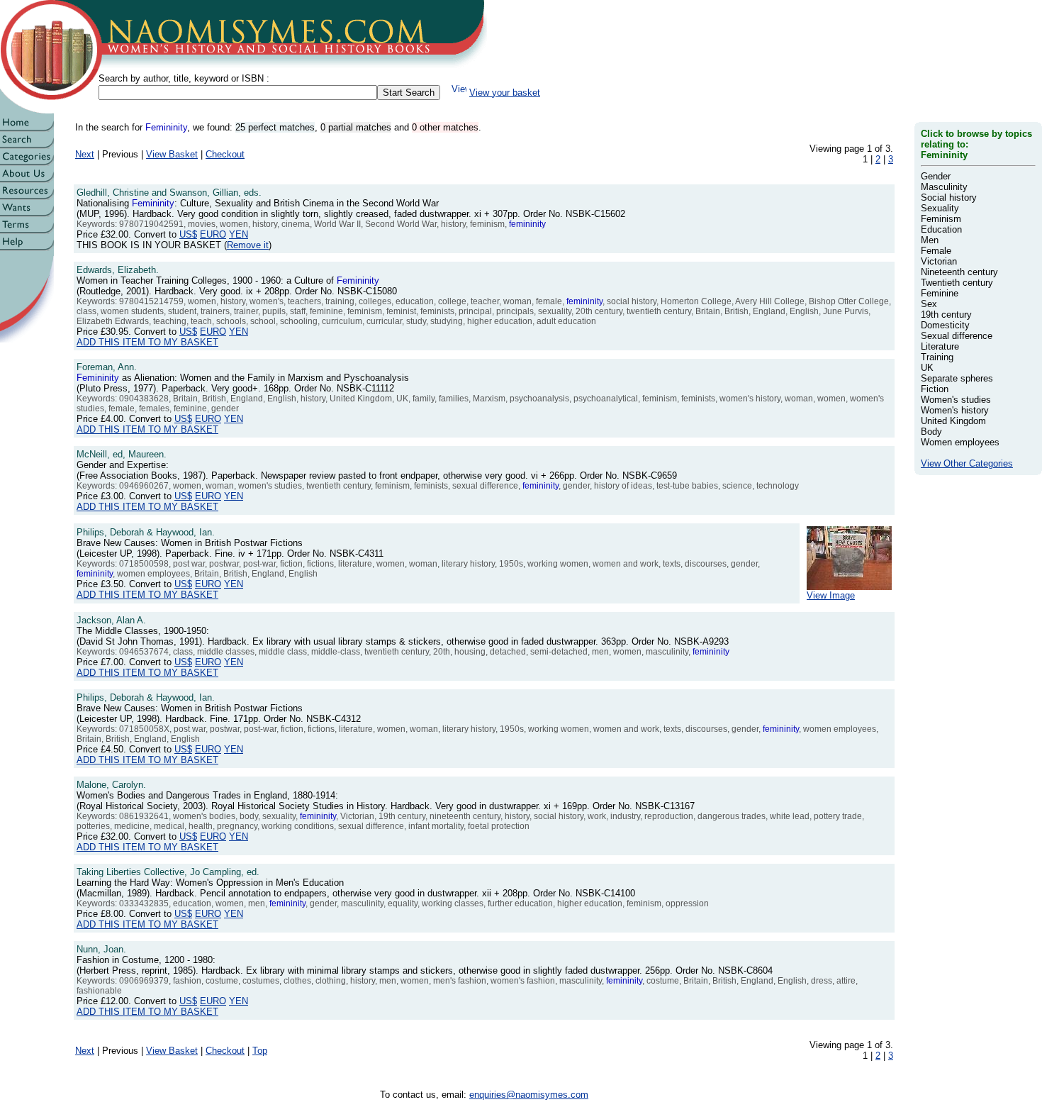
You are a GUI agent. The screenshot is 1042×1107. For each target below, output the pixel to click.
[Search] (27, 145)
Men (930, 240)
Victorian (939, 261)
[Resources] (27, 196)
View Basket (172, 154)
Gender (936, 176)
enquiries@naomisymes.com (528, 1094)
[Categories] (27, 162)
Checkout (225, 154)
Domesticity (945, 325)
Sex (929, 304)
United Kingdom (953, 421)
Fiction (934, 389)
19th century (946, 314)
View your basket (504, 92)
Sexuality (940, 208)
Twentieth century (957, 282)
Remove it (248, 245)
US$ (188, 234)
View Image (831, 595)
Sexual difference (956, 335)
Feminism (941, 218)
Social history (949, 197)
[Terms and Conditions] (27, 230)
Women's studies (956, 399)
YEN (238, 234)
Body (931, 431)
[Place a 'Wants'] (27, 213)
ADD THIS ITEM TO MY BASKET (147, 342)
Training (937, 357)
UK (927, 367)
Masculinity (944, 187)
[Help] (27, 247)
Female (936, 250)
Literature (940, 346)
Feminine (939, 293)
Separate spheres (957, 378)
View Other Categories (967, 463)
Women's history (955, 410)
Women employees (960, 442)
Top (259, 1050)
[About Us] (27, 179)
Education (941, 229)
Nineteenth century (959, 272)
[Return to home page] (27, 128)
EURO (213, 234)
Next (84, 154)
